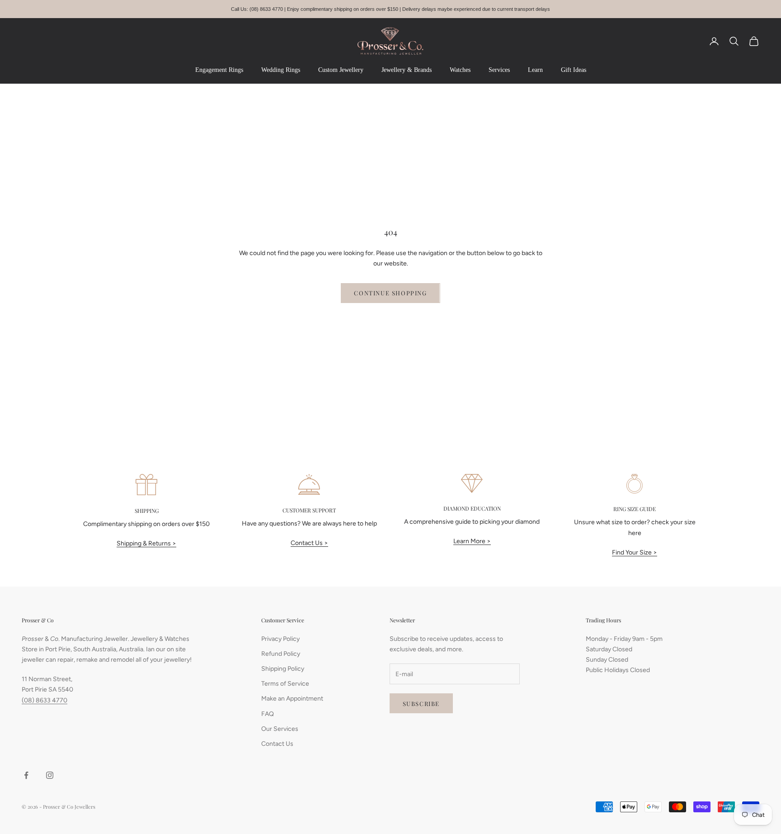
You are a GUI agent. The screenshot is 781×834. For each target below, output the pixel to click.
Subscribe (421, 703)
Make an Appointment (292, 698)
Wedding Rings (280, 69)
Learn (535, 69)
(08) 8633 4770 (44, 700)
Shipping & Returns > (146, 543)
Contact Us (277, 744)
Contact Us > (309, 543)
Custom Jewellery (340, 69)
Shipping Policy (282, 669)
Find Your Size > (634, 552)
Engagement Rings (219, 69)
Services (499, 69)
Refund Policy (280, 654)
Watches (460, 69)
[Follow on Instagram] (49, 775)
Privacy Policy (280, 639)
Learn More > (472, 541)
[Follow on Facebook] (26, 775)
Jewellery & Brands (406, 69)
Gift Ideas (573, 69)
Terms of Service (285, 683)
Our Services (279, 729)
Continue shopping (390, 293)
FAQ (267, 714)
